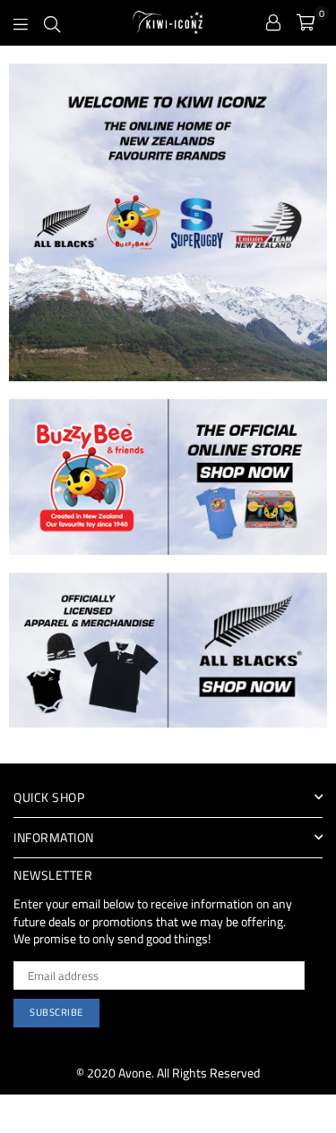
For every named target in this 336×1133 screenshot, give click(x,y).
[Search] (52, 22)
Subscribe (56, 1012)
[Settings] (273, 22)
